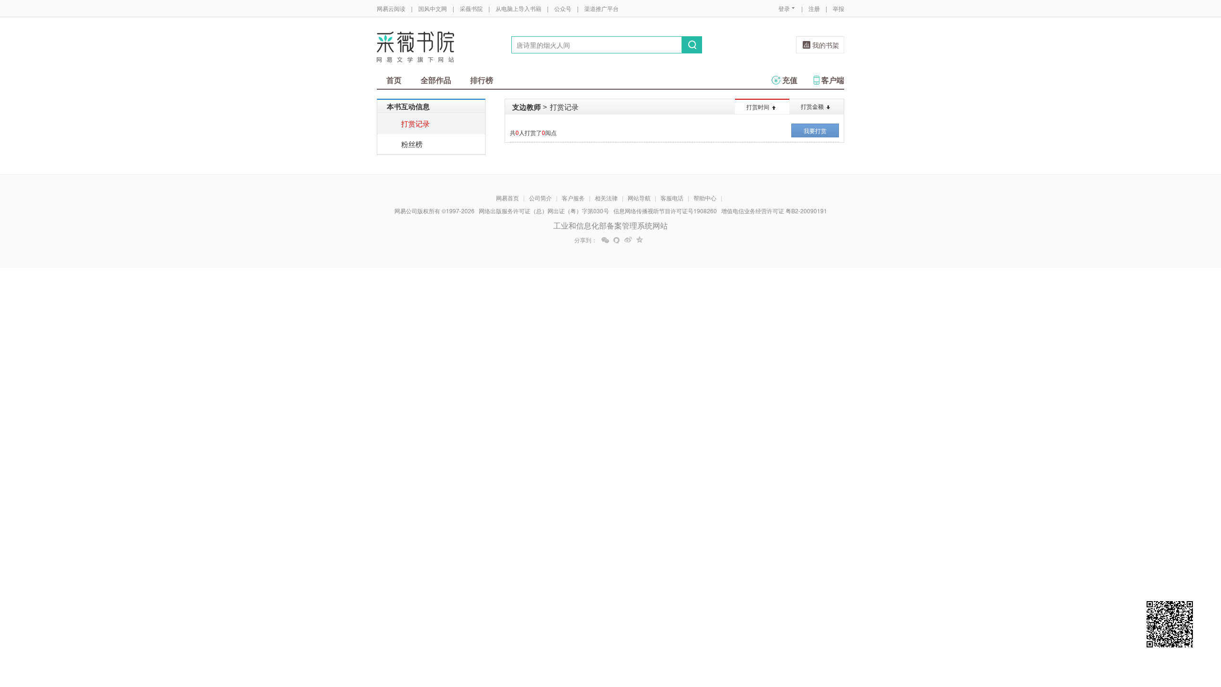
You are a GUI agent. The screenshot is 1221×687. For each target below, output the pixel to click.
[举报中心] (870, 631)
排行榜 (481, 79)
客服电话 (672, 198)
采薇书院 (471, 8)
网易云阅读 (391, 8)
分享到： (585, 240)
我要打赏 (815, 130)
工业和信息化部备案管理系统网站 (610, 225)
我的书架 (825, 45)
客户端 (832, 79)
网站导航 (639, 198)
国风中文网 (432, 8)
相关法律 (606, 198)
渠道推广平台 (601, 8)
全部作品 (436, 79)
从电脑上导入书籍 (518, 8)
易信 (617, 240)
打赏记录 (415, 123)
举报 (838, 8)
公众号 (562, 8)
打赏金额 (812, 106)
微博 (628, 240)
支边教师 (526, 107)
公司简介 (540, 198)
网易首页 (507, 198)
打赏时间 (757, 107)
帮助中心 (704, 198)
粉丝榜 (412, 144)
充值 (789, 79)
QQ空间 (639, 240)
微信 (605, 240)
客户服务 (573, 198)
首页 (394, 79)
